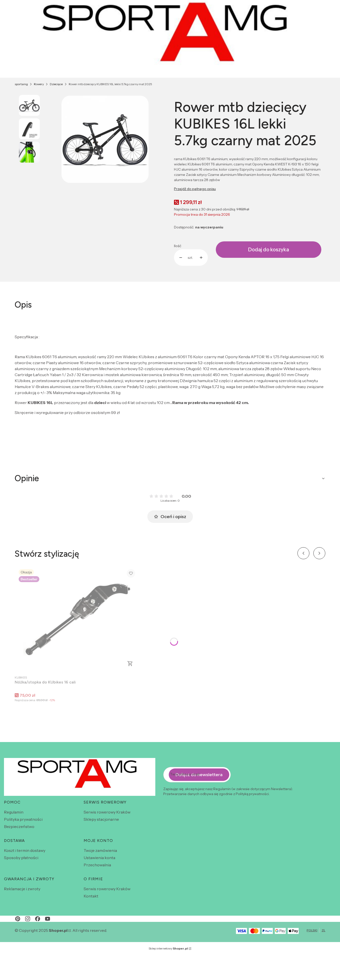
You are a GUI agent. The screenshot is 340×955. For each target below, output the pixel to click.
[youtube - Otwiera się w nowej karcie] (48, 919)
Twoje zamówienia (100, 850)
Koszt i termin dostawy (24, 850)
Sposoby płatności (21, 857)
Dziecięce (56, 84)
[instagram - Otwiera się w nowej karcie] (28, 919)
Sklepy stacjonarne (101, 819)
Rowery (39, 84)
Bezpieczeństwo (19, 826)
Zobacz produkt (130, 664)
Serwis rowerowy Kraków (107, 812)
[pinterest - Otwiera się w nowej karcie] (18, 919)
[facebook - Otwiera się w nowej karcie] (38, 919)
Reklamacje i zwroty (22, 888)
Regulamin (13, 812)
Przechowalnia (97, 864)
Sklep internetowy (168, 948)
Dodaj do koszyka (268, 250)
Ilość (177, 246)
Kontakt (91, 895)
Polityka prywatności (23, 819)
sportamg (21, 84)
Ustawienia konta (99, 857)
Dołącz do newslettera (199, 774)
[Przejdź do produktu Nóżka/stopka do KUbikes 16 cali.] (77, 619)
